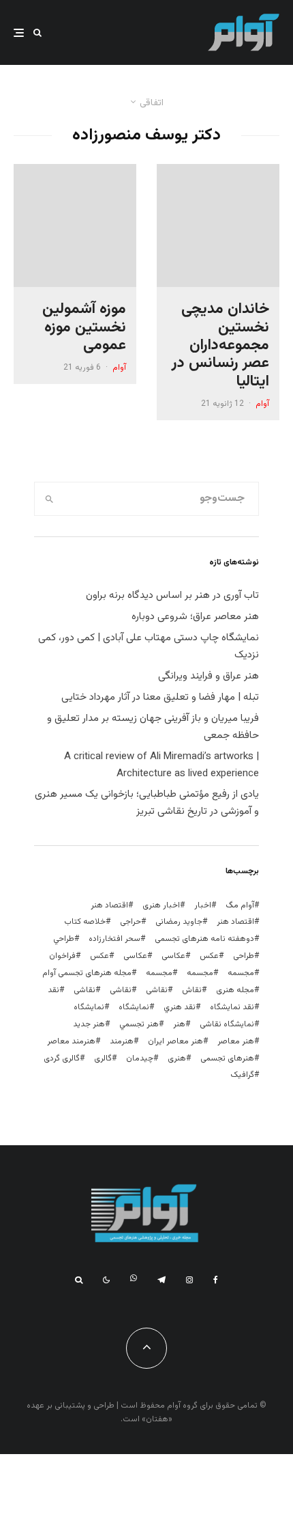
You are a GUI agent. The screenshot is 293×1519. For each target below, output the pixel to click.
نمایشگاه (89, 1007)
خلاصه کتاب (85, 922)
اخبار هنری (161, 905)
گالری (103, 1058)
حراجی (130, 922)
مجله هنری (235, 990)
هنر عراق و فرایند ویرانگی (208, 676)
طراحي (63, 939)
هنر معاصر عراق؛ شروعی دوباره (195, 617)
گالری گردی (62, 1058)
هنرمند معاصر (71, 1041)
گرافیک (242, 1075)
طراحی (243, 956)
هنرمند (122, 1041)
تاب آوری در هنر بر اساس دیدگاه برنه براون (172, 595)
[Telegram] (161, 1279)
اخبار (202, 905)
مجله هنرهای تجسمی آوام (87, 973)
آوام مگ (240, 905)
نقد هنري (180, 1007)
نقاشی (157, 990)
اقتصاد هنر (109, 905)
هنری (177, 1058)
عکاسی (173, 956)
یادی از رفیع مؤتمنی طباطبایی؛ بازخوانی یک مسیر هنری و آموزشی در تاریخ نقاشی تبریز (147, 802)
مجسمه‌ (159, 973)
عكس (209, 956)
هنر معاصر (235, 1041)
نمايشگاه (134, 1007)
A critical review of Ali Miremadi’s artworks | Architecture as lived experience (161, 765)
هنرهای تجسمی (227, 1058)
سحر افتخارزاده (114, 939)
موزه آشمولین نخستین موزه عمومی (84, 328)
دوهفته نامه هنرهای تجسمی (204, 939)
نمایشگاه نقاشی (227, 1024)
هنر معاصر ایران (175, 1041)
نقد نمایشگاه (232, 1007)
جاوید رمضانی (178, 922)
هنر (179, 1024)
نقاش (192, 990)
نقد (53, 990)
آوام (262, 404)
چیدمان (139, 1058)
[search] (49, 498)
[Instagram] (189, 1279)
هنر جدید (89, 1024)
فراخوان (62, 956)
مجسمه (241, 973)
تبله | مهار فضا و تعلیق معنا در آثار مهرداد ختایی (160, 697)
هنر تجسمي (139, 1024)
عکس (99, 956)
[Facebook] (215, 1279)
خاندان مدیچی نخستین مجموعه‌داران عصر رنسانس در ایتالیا (220, 346)
